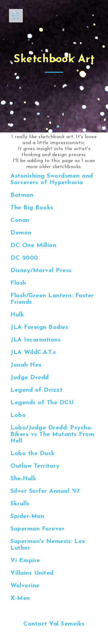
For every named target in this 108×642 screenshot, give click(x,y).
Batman (21, 195)
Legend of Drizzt (36, 390)
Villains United (32, 573)
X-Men (20, 598)
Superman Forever (37, 529)
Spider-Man (27, 516)
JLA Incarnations (35, 340)
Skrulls (20, 504)
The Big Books (31, 208)
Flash (18, 283)
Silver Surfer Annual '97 (45, 491)
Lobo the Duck (32, 454)
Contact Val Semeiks (54, 624)
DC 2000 (24, 258)
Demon (21, 233)
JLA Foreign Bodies (39, 327)
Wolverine (25, 586)
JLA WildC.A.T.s (33, 353)
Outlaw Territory (34, 466)
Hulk (17, 315)
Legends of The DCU (42, 403)
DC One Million (33, 245)
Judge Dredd (29, 378)
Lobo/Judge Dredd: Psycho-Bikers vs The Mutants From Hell (52, 434)
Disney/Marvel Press (41, 271)
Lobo (18, 415)
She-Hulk (23, 479)
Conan (19, 220)
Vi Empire (25, 561)
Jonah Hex (26, 365)
